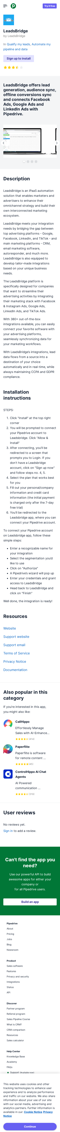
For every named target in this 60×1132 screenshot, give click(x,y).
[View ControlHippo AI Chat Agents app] (26, 782)
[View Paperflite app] (26, 755)
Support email (14, 645)
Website (9, 628)
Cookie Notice (33, 1112)
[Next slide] (56, 143)
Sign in (8, 831)
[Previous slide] (3, 143)
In (5, 44)
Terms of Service (16, 653)
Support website (16, 637)
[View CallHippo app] (26, 730)
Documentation (15, 670)
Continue (30, 1126)
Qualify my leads (18, 44)
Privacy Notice (14, 662)
